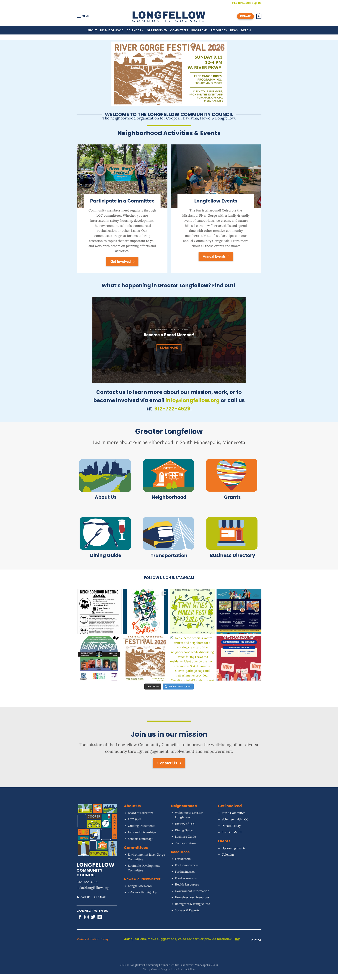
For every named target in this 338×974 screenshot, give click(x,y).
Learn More (169, 347)
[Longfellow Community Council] (169, 16)
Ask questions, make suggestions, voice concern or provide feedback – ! (182, 939)
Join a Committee (234, 813)
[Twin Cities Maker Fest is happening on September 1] (192, 611)
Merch (246, 30)
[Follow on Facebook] (80, 917)
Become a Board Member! (169, 335)
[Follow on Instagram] (86, 917)
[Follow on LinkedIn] (100, 917)
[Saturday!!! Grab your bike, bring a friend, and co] (145, 611)
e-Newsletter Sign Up (142, 892)
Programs (199, 30)
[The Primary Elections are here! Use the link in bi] (239, 658)
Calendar (134, 30)
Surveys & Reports (187, 910)
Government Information (192, 891)
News (234, 30)
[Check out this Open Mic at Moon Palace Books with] (99, 658)
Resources (219, 30)
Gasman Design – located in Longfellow (173, 969)
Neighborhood (111, 30)
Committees (179, 30)
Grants (232, 497)
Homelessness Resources (192, 897)
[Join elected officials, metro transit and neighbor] (192, 658)
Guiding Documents (141, 826)
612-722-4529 (88, 882)
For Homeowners (186, 865)
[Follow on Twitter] (93, 917)
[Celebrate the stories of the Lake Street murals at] (239, 611)
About (92, 30)
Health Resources (187, 884)
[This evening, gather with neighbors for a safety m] (99, 611)
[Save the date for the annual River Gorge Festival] (145, 658)
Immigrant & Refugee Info (192, 904)
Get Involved (157, 30)
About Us (106, 497)
